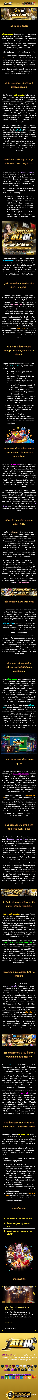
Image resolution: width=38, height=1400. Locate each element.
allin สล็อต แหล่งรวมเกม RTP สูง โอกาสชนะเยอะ (17, 1308)
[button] (18, 3)
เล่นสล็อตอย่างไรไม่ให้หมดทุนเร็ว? (20, 1218)
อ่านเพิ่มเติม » (9, 1323)
